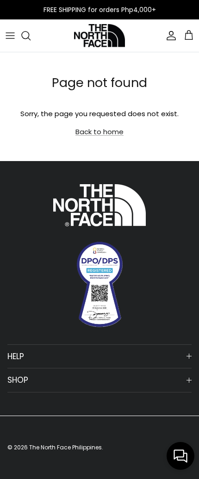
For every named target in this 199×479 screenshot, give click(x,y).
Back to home (99, 132)
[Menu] (10, 35)
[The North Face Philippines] (99, 35)
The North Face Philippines (65, 447)
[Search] (30, 35)
